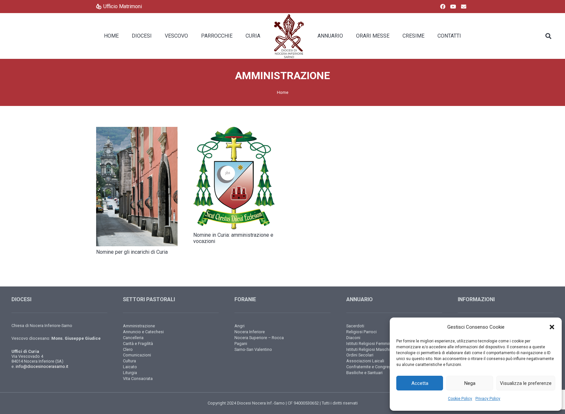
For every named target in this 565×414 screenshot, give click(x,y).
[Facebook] (442, 6)
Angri (239, 325)
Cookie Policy (460, 398)
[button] (552, 327)
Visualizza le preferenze (526, 383)
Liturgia (130, 372)
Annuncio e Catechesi (143, 331)
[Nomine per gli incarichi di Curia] (137, 186)
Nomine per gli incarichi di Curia (132, 252)
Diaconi (353, 337)
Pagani (240, 343)
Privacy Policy (487, 398)
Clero (128, 349)
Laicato (130, 366)
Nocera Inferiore (249, 331)
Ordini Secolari (359, 355)
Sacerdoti (355, 325)
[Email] (463, 6)
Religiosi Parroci (361, 331)
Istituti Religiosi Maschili (369, 349)
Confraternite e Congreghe (371, 366)
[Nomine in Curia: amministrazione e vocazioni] (234, 178)
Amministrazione (139, 325)
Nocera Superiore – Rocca (259, 337)
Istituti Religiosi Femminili (370, 343)
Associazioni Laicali (365, 360)
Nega (469, 383)
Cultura (129, 360)
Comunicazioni (137, 355)
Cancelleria (133, 337)
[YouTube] (453, 6)
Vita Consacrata (138, 378)
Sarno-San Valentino (253, 349)
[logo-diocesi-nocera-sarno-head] (288, 36)
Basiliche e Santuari (364, 372)
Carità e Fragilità (138, 343)
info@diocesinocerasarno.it (42, 366)
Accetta (419, 383)
